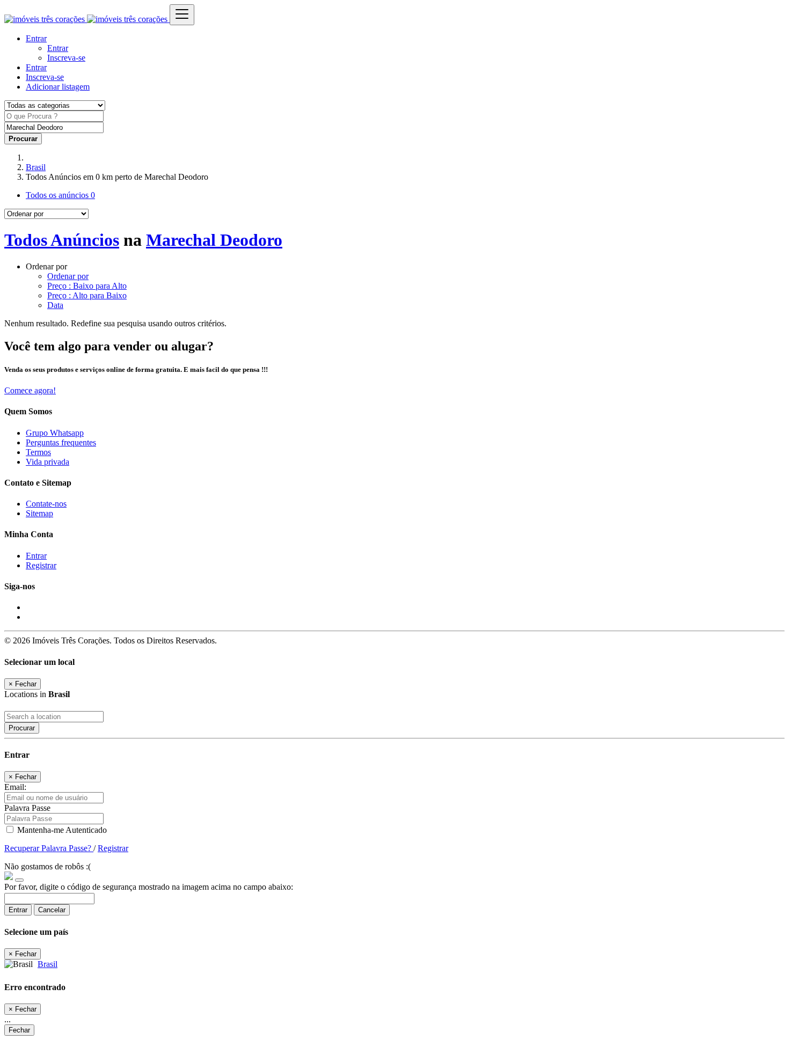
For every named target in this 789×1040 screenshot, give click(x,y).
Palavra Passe (27, 807)
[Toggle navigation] (182, 14)
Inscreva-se (66, 57)
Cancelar (51, 910)
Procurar (22, 728)
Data (55, 305)
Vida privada (47, 461)
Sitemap (39, 513)
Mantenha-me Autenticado (61, 829)
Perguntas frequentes (61, 442)
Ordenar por (68, 276)
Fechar (19, 1030)
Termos (38, 452)
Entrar (57, 48)
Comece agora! (30, 390)
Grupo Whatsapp (55, 432)
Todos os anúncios (60, 195)
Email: (15, 787)
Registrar (41, 565)
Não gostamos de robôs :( (47, 866)
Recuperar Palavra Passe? (48, 848)
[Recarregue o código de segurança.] (19, 877)
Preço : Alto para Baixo (87, 295)
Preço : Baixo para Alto (87, 285)
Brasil (36, 167)
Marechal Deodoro (214, 240)
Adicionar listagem (58, 86)
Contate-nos (46, 503)
